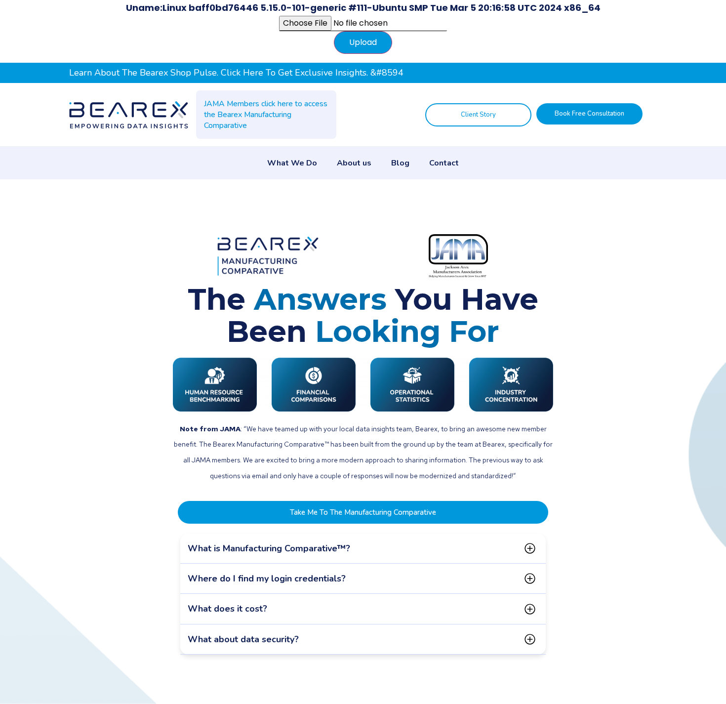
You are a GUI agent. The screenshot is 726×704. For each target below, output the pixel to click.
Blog (400, 163)
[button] (363, 549)
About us (354, 163)
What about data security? (243, 639)
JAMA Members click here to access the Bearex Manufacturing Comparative (265, 114)
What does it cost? (227, 609)
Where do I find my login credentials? (267, 578)
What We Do (292, 163)
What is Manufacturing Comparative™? (269, 548)
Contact (444, 163)
